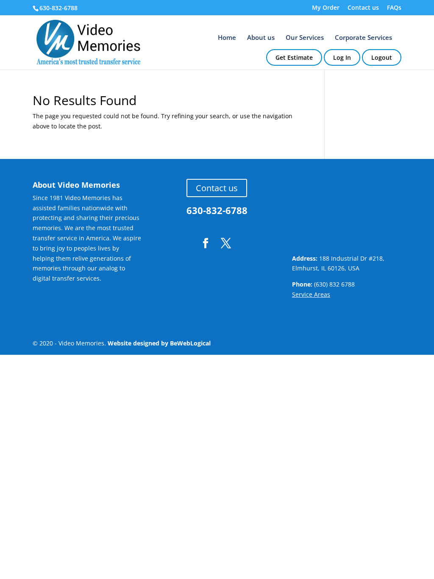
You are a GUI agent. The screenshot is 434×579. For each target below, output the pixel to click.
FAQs (394, 8)
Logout (381, 57)
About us (261, 38)
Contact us (363, 8)
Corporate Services (363, 38)
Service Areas (311, 294)
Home (227, 38)
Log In (342, 57)
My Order (325, 8)
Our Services (305, 38)
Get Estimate (294, 57)
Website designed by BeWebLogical (159, 343)
